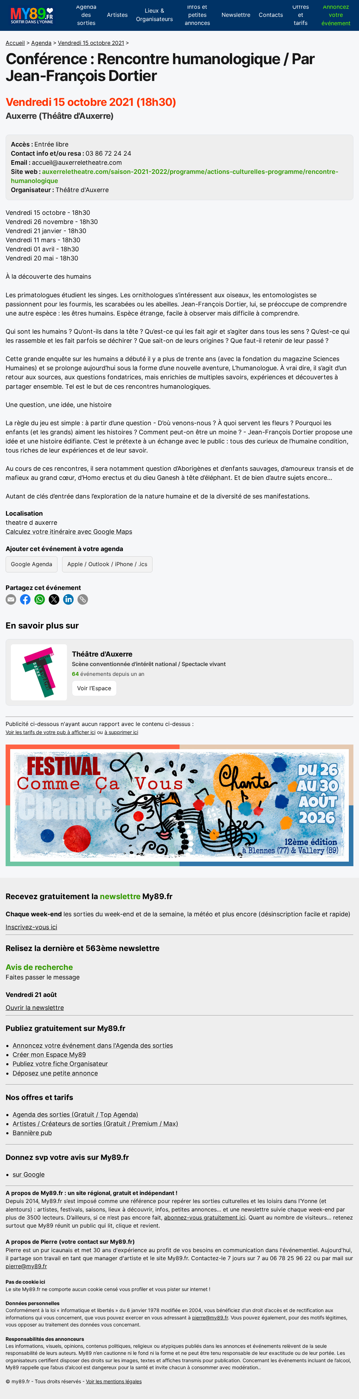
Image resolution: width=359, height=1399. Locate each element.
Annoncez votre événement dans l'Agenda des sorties (93, 1045)
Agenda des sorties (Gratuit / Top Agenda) (75, 1114)
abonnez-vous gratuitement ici (204, 1217)
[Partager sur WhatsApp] (39, 599)
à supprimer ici (121, 732)
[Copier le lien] (82, 599)
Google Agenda (31, 564)
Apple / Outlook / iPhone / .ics (107, 564)
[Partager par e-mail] (11, 599)
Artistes (117, 14)
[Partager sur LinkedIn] (68, 599)
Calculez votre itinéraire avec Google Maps (69, 531)
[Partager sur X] (54, 599)
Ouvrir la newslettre (35, 1007)
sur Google (29, 1174)
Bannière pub (32, 1132)
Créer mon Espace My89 (49, 1054)
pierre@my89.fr (26, 1266)
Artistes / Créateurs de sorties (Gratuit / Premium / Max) (95, 1123)
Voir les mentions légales (114, 1381)
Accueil (15, 43)
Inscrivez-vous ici (31, 927)
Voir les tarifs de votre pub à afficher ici (50, 732)
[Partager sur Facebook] (25, 599)
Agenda (41, 43)
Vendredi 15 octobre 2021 (91, 43)
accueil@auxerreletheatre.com (77, 162)
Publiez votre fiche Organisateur (60, 1063)
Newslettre (236, 14)
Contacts (271, 14)
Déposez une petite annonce (55, 1073)
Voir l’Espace (94, 688)
